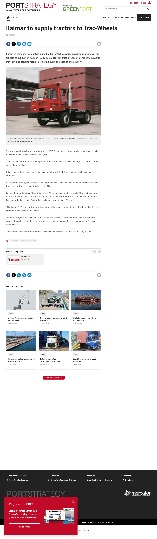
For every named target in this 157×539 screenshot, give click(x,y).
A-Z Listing (128, 480)
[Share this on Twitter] (13, 44)
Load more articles (54, 377)
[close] (101, 39)
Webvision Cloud (84, 530)
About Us (91, 475)
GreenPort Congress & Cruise (63, 480)
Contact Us (127, 475)
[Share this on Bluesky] (24, 44)
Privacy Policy (85, 522)
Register (134, 3)
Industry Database (17, 475)
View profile (25, 259)
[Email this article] (29, 44)
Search (148, 9)
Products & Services (28, 241)
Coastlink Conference (18, 480)
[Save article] (99, 44)
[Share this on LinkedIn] (19, 44)
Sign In (144, 3)
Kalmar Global (26, 256)
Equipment (14, 241)
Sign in (70, 39)
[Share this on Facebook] (8, 44)
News (11, 313)
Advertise (54, 475)
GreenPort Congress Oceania (99, 480)
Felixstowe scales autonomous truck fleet (50, 360)
